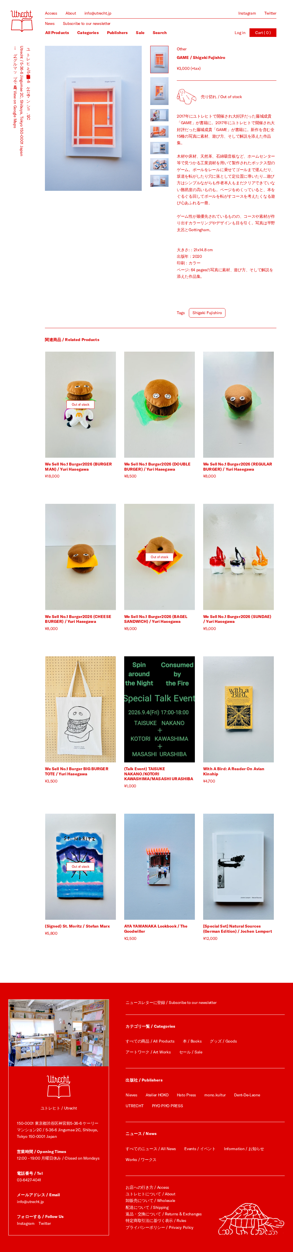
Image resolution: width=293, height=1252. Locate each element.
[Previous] (69, 118)
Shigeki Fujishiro (207, 312)
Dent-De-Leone (247, 1095)
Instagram (247, 13)
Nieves (131, 1095)
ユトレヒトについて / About (150, 1193)
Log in (240, 32)
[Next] (117, 118)
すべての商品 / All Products (150, 1041)
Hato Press (186, 1095)
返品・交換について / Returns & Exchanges (163, 1214)
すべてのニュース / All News (151, 1148)
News (49, 23)
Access (51, 13)
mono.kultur (215, 1095)
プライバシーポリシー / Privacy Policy (159, 1227)
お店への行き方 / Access (147, 1187)
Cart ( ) (263, 32)
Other (182, 48)
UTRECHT (134, 1105)
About (71, 13)
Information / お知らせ (244, 1148)
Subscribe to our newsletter (86, 23)
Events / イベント (199, 1148)
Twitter (270, 13)
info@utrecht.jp (97, 13)
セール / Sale (190, 1052)
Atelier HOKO (157, 1095)
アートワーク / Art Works (148, 1052)
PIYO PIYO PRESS (167, 1105)
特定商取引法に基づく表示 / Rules (156, 1220)
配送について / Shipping (147, 1207)
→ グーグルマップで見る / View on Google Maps (15, 87)
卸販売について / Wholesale (150, 1200)
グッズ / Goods (223, 1041)
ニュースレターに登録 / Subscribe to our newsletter (171, 1002)
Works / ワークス (141, 1159)
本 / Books (192, 1041)
